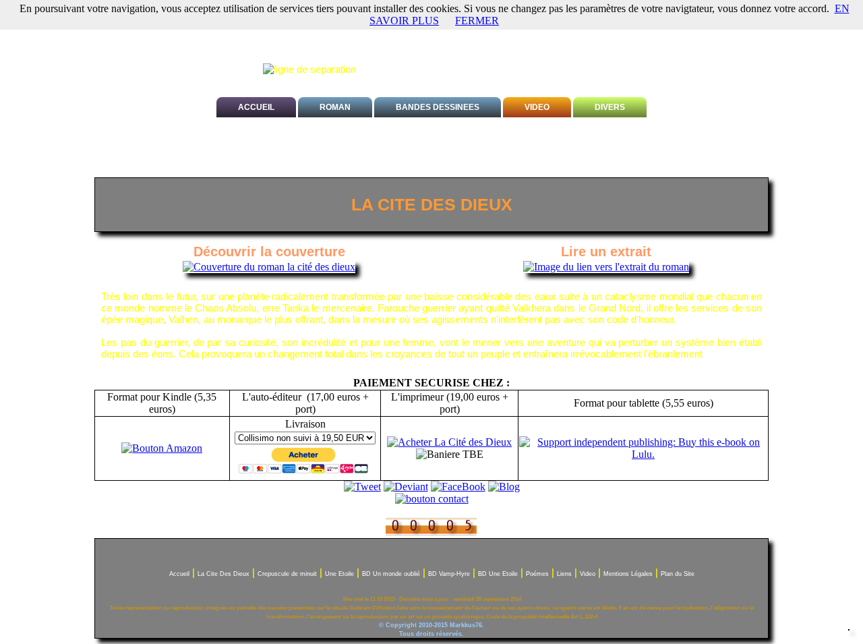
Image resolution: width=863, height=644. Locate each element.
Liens (564, 573)
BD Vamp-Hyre (449, 573)
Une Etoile (339, 573)
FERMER (477, 20)
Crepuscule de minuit (287, 573)
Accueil (179, 573)
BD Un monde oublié (391, 573)
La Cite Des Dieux (223, 573)
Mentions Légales (628, 573)
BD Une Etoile (498, 573)
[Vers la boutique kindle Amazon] (161, 448)
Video (587, 573)
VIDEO (537, 107)
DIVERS (610, 107)
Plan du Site (677, 573)
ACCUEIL (256, 107)
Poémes (537, 573)
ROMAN (335, 107)
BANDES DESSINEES (437, 107)
